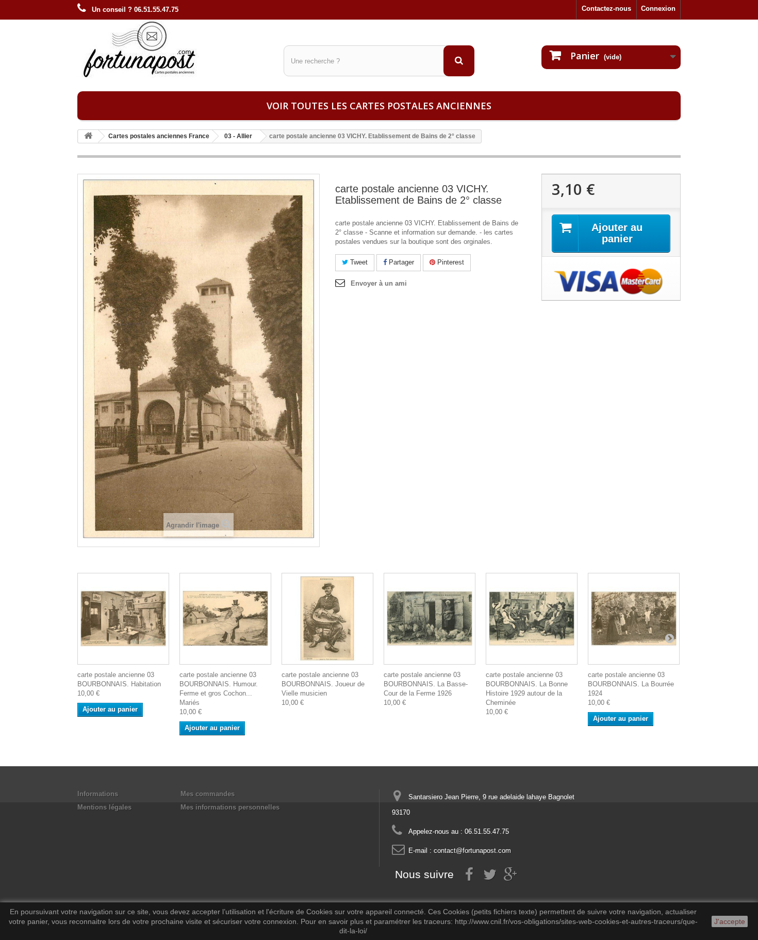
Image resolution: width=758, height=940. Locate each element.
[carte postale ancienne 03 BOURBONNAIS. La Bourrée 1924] (634, 619)
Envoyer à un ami (379, 283)
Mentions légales (104, 807)
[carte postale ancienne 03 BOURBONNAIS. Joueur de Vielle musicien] (327, 619)
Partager (400, 262)
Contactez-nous (606, 8)
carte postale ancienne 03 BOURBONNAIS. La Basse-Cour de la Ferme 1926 (426, 684)
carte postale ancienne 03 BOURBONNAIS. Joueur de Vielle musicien (323, 684)
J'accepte (729, 921)
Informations (97, 794)
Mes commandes (207, 794)
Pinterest (449, 262)
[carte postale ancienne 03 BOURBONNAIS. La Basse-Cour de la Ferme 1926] (429, 619)
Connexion (658, 8)
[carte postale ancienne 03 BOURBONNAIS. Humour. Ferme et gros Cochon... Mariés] (225, 619)
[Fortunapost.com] (172, 49)
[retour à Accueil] (88, 136)
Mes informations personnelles (229, 807)
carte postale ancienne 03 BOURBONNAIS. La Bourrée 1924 (631, 684)
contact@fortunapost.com (472, 850)
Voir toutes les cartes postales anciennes (379, 106)
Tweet (358, 262)
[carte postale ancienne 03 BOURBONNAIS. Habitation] (123, 619)
